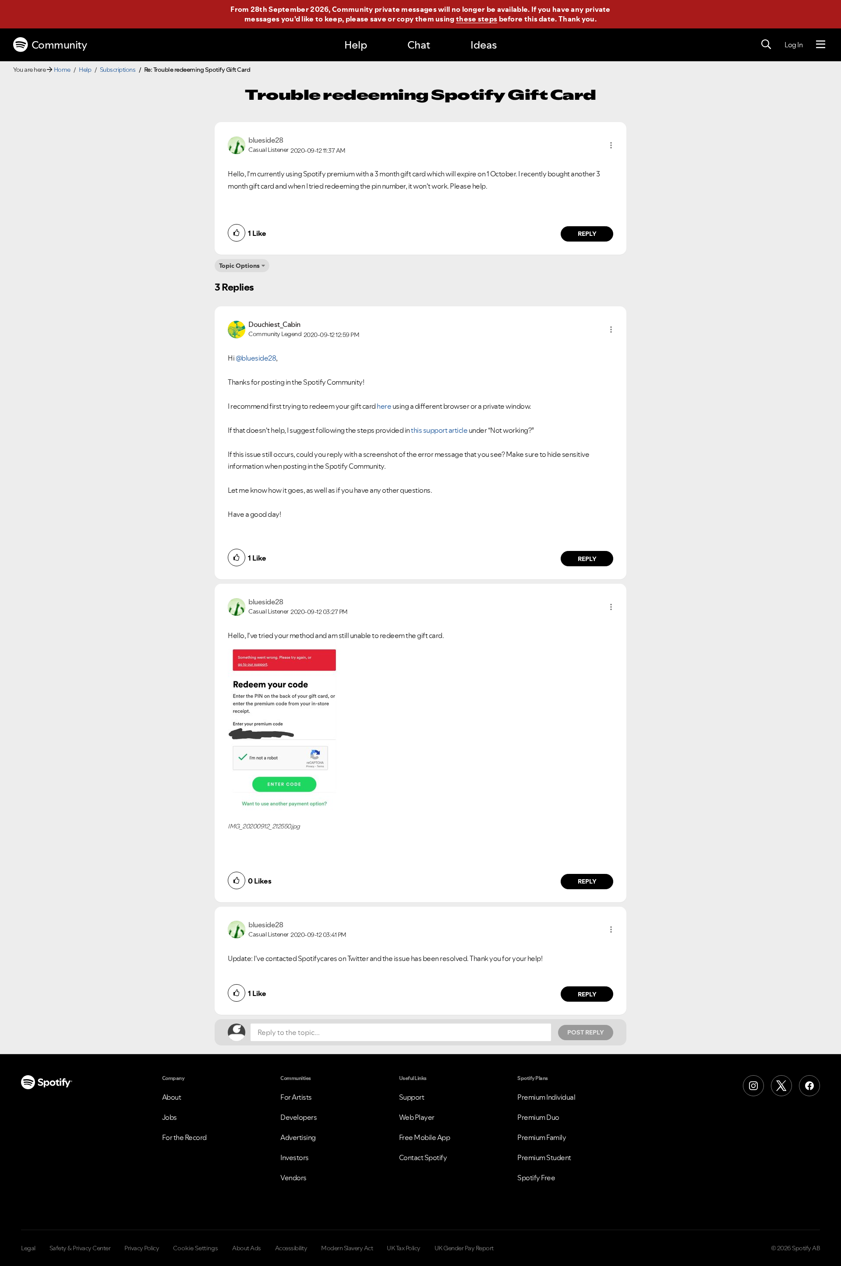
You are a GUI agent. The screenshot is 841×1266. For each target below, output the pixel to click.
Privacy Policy (141, 1248)
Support (411, 1097)
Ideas (483, 45)
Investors (294, 1157)
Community (59, 45)
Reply (587, 233)
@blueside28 (256, 358)
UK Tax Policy (403, 1248)
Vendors (293, 1177)
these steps (476, 19)
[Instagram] (753, 1085)
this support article (439, 430)
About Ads (246, 1248)
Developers (298, 1117)
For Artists (296, 1097)
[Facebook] (809, 1085)
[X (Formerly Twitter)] (781, 1085)
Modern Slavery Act (347, 1248)
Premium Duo (538, 1117)
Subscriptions (118, 69)
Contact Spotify (423, 1157)
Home (62, 69)
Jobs (169, 1117)
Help (355, 45)
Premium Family (541, 1137)
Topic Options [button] (239, 265)
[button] (611, 145)
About (171, 1097)
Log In (793, 44)
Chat (418, 45)
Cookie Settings (195, 1248)
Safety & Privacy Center (80, 1248)
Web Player (417, 1117)
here (384, 406)
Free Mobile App (424, 1137)
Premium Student (544, 1157)
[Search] (766, 44)
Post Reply (585, 1032)
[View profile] (236, 144)
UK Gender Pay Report (464, 1248)
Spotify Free (536, 1177)
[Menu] (820, 45)
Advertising (298, 1137)
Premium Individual (546, 1097)
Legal (28, 1248)
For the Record (184, 1137)
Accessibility (291, 1248)
